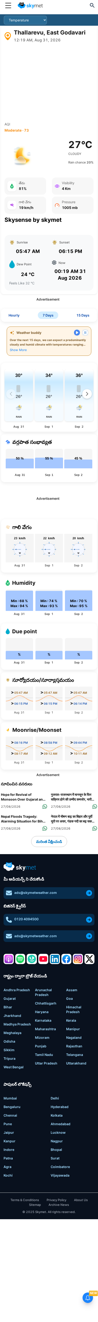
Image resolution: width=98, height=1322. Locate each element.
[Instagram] (78, 959)
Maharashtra (45, 1029)
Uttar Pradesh (46, 1063)
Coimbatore (60, 1167)
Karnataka (43, 1020)
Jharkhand (12, 1016)
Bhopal (56, 1150)
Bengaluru (12, 1107)
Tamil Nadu (44, 1055)
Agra (7, 1167)
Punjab (40, 1046)
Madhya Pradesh (17, 1024)
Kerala (71, 1020)
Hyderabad (60, 1107)
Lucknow (58, 1132)
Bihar (8, 1007)
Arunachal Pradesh (43, 992)
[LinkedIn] (55, 959)
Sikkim (9, 1050)
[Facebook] (66, 959)
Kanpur (9, 1141)
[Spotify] (20, 959)
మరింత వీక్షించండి (49, 841)
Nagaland (74, 1037)
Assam (71, 990)
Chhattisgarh (45, 1003)
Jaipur (9, 1132)
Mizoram (42, 1037)
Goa (69, 998)
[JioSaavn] (32, 959)
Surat (55, 1158)
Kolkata (57, 1115)
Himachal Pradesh (73, 1009)
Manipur (73, 1029)
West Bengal (14, 1067)
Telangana (74, 1055)
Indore (9, 1150)
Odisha (9, 1041)
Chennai (10, 1115)
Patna (8, 1158)
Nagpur (57, 1141)
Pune (8, 1124)
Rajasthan (74, 1046)
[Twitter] (89, 959)
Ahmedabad (60, 1124)
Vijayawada (60, 1175)
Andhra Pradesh (17, 990)
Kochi (8, 1175)
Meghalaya (12, 1033)
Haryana (42, 1012)
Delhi (55, 1098)
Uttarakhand (76, 1063)
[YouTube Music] (43, 959)
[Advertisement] (49, 82)
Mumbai (10, 1098)
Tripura (9, 1058)
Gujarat (10, 998)
